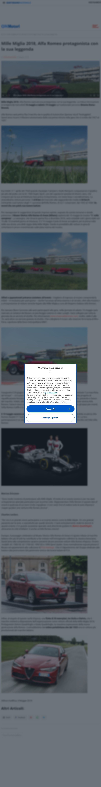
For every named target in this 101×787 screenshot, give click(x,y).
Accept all (50, 409)
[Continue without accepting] (50, 372)
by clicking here (50, 392)
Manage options (50, 417)
